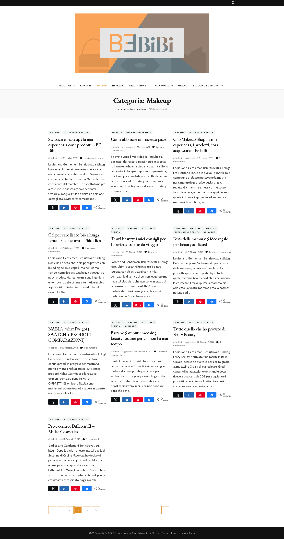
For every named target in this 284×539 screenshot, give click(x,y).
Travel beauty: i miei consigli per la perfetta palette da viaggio (138, 241)
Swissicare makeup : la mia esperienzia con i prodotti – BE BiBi (74, 144)
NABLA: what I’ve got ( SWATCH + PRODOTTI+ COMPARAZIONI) (72, 334)
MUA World (162, 85)
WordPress (189, 533)
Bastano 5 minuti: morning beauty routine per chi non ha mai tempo (139, 338)
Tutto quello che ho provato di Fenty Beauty (199, 331)
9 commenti (90, 347)
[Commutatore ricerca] (233, 2)
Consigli (118, 228)
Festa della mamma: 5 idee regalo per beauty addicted (200, 241)
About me (65, 85)
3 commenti (92, 439)
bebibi (54, 158)
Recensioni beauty (76, 132)
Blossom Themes (161, 533)
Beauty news (137, 85)
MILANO (182, 85)
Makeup (102, 85)
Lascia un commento (94, 158)
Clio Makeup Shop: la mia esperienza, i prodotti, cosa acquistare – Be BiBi (195, 144)
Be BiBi (108, 533)
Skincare (85, 85)
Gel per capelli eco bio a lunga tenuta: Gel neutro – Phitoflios (74, 237)
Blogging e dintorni (206, 85)
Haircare (118, 85)
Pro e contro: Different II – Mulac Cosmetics (71, 428)
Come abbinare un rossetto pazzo (139, 139)
